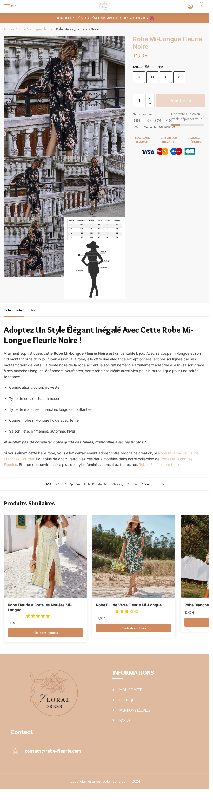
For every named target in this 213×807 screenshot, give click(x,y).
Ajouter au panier (180, 102)
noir (161, 484)
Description (39, 310)
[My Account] (190, 6)
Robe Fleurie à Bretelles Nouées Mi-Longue (40, 607)
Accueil (9, 29)
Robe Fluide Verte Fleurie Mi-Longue (129, 605)
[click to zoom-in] (64, 96)
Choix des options (45, 633)
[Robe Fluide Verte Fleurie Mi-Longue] (133, 556)
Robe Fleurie (93, 484)
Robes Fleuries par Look (159, 464)
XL (179, 77)
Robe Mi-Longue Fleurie (35, 29)
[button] (150, 98)
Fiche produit (14, 310)
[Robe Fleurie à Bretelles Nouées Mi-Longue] (45, 556)
